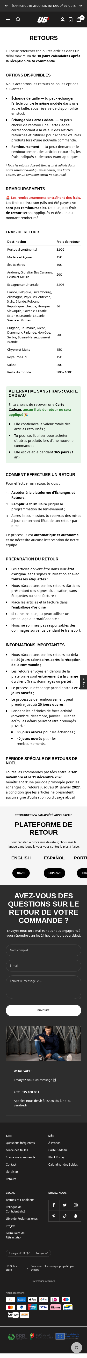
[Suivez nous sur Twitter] (64, 1205)
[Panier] (78, 19)
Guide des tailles (17, 1150)
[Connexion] (62, 19)
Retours (11, 1179)
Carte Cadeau (57, 1150)
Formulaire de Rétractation (15, 1235)
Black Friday (56, 1157)
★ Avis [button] (84, 682)
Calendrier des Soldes (63, 1164)
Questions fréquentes (20, 1143)
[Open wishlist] (70, 19)
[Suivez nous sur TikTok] (64, 1216)
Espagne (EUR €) (18, 1253)
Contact (11, 1164)
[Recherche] (18, 19)
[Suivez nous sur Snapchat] (75, 1216)
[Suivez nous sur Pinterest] (53, 1216)
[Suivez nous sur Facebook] (53, 1205)
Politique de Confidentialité (15, 1209)
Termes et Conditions (20, 1200)
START (21, 873)
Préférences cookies (43, 1281)
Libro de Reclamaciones (22, 1219)
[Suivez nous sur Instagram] (75, 1205)
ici (54, 1080)
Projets (10, 1226)
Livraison (12, 1172)
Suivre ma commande (20, 1157)
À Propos (54, 1143)
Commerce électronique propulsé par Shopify (52, 1267)
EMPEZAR (54, 873)
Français (41, 1253)
